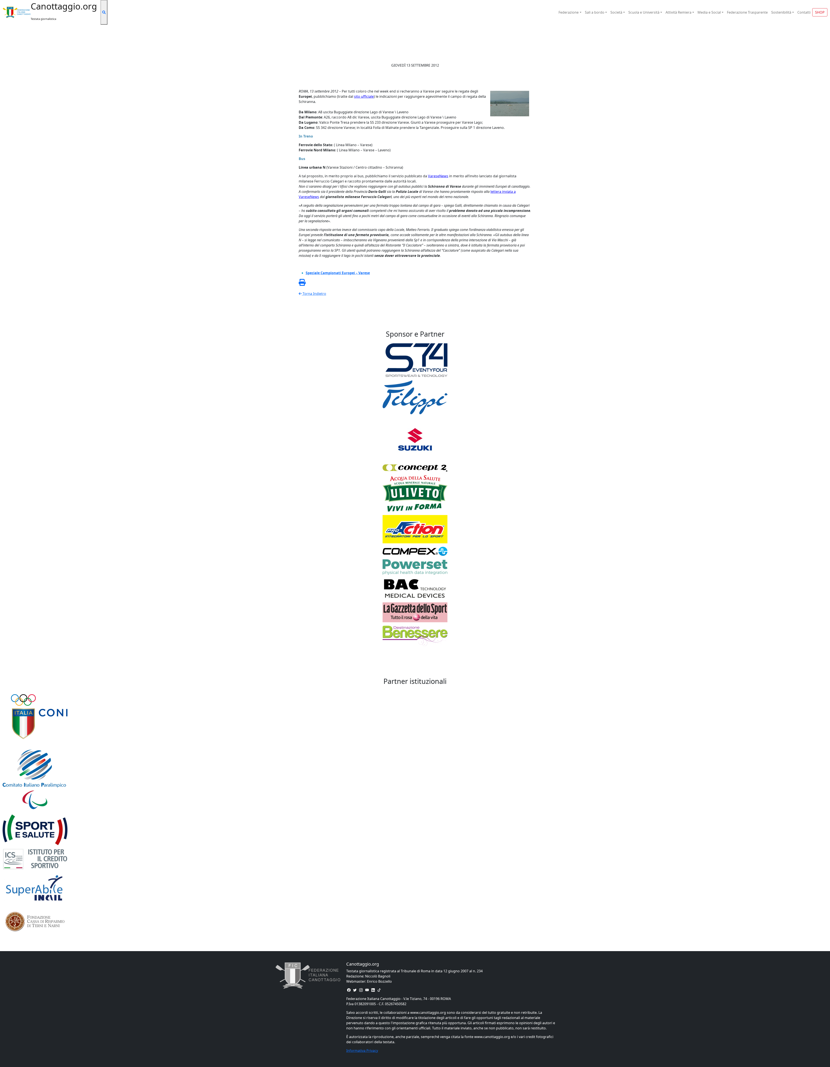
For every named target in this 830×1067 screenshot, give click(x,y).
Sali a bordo (594, 12)
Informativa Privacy (362, 1050)
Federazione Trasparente (747, 12)
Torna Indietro (314, 293)
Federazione (569, 12)
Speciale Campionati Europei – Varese (338, 272)
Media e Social (709, 12)
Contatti (804, 12)
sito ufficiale (364, 96)
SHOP (820, 12)
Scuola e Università (643, 12)
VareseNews (438, 176)
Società (616, 12)
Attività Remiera (678, 12)
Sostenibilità (781, 12)
